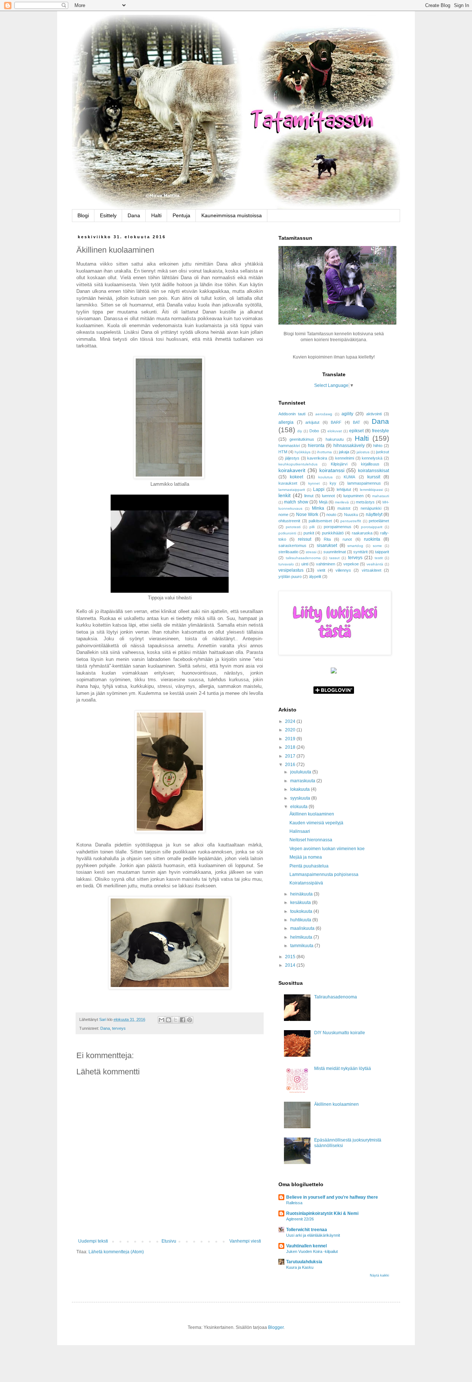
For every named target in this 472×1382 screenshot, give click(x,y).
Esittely (108, 215)
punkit (308, 533)
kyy (333, 483)
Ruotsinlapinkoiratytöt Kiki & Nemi (322, 1213)
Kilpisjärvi (339, 464)
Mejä (323, 502)
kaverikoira (317, 458)
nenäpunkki (371, 508)
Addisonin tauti (291, 414)
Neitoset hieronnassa (310, 839)
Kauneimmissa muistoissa (231, 215)
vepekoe (351, 564)
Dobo (314, 431)
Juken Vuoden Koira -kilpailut (312, 1251)
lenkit (284, 495)
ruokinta (372, 539)
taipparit (382, 552)
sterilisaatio (288, 552)
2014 (290, 965)
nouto (331, 514)
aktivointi (374, 414)
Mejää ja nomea (305, 857)
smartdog (355, 546)
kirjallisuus (370, 464)
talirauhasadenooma (303, 558)
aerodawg (323, 414)
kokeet (296, 476)
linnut (308, 495)
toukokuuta (301, 911)
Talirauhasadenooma (335, 997)
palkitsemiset (320, 521)
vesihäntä (375, 564)
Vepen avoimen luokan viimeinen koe (327, 848)
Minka (318, 508)
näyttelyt (374, 514)
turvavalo (286, 564)
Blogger (276, 1327)
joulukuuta (301, 772)
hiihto (377, 445)
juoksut (382, 452)
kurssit (373, 476)
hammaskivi (289, 445)
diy (299, 431)
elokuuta (299, 806)
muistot (343, 508)
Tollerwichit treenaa (306, 1229)
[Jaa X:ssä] (175, 1019)
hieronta (316, 445)
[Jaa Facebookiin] (182, 1019)
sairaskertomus (292, 545)
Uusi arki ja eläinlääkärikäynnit (313, 1235)
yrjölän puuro (290, 576)
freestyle (380, 430)
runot (347, 539)
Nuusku (351, 514)
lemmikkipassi (371, 490)
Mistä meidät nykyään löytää (342, 1068)
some (377, 546)
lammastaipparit (291, 490)
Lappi (318, 489)
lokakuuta (300, 789)
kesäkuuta (301, 902)
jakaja (344, 452)
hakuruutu (335, 439)
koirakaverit (291, 470)
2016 (290, 764)
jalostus (363, 452)
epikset (356, 430)
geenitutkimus (301, 439)
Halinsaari (299, 831)
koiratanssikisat (373, 470)
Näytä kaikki (379, 1275)
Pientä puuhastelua (309, 866)
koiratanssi (331, 470)
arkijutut (312, 422)
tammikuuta (302, 945)
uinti (304, 564)
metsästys (365, 502)
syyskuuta (300, 798)
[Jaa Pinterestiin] (189, 1019)
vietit (321, 570)
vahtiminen (325, 564)
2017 (290, 756)
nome (283, 514)
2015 (290, 956)
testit (379, 558)
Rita (327, 539)
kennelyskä (372, 458)
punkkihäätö (333, 533)
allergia (286, 422)
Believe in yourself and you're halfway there (332, 1197)
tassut (334, 558)
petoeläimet (379, 521)
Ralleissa (294, 1203)
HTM (282, 452)
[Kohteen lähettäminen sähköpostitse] (161, 1019)
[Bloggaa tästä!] (168, 1019)
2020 (290, 729)
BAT (356, 422)
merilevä (342, 502)
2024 (290, 721)
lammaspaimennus (364, 483)
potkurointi (287, 533)
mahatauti (380, 496)
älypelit (315, 576)
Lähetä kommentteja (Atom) (116, 1251)
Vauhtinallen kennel (306, 1245)
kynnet (314, 483)
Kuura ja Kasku (299, 1267)
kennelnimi (344, 458)
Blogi (83, 215)
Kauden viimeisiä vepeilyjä (316, 822)
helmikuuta (301, 937)
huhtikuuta (301, 919)
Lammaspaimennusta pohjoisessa (323, 874)
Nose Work (307, 514)
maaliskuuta (303, 928)
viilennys (343, 570)
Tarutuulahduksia (304, 1261)
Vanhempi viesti (245, 1241)
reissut (304, 539)
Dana (134, 215)
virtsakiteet (371, 570)
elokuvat (334, 431)
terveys (119, 1028)
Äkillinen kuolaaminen (311, 814)
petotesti (293, 527)
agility (347, 413)
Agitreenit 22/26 (300, 1219)
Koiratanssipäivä (306, 883)
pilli (312, 527)
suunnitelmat (334, 552)
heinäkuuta (302, 894)
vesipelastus (290, 570)
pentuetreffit (350, 521)
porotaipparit (371, 527)
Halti (156, 215)
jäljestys (292, 458)
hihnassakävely (349, 445)
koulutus (325, 477)
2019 (290, 738)
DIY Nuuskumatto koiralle (339, 1032)
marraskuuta (303, 780)
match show (296, 502)
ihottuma (324, 452)
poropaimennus (337, 526)
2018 (290, 747)
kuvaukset (287, 483)
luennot (328, 495)
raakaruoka (362, 533)
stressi (311, 552)
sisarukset (327, 545)
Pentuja (181, 215)
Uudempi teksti (93, 1241)
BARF (336, 422)
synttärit (360, 552)
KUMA (349, 477)
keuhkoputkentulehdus (297, 464)
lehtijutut (344, 489)
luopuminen (353, 495)
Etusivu (169, 1241)
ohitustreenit (289, 521)
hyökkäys (302, 452)
